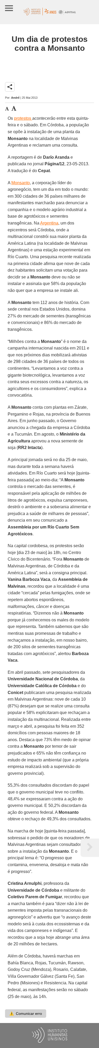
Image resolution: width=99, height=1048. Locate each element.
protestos (23, 118)
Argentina (49, 223)
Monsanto (20, 183)
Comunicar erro (25, 1013)
